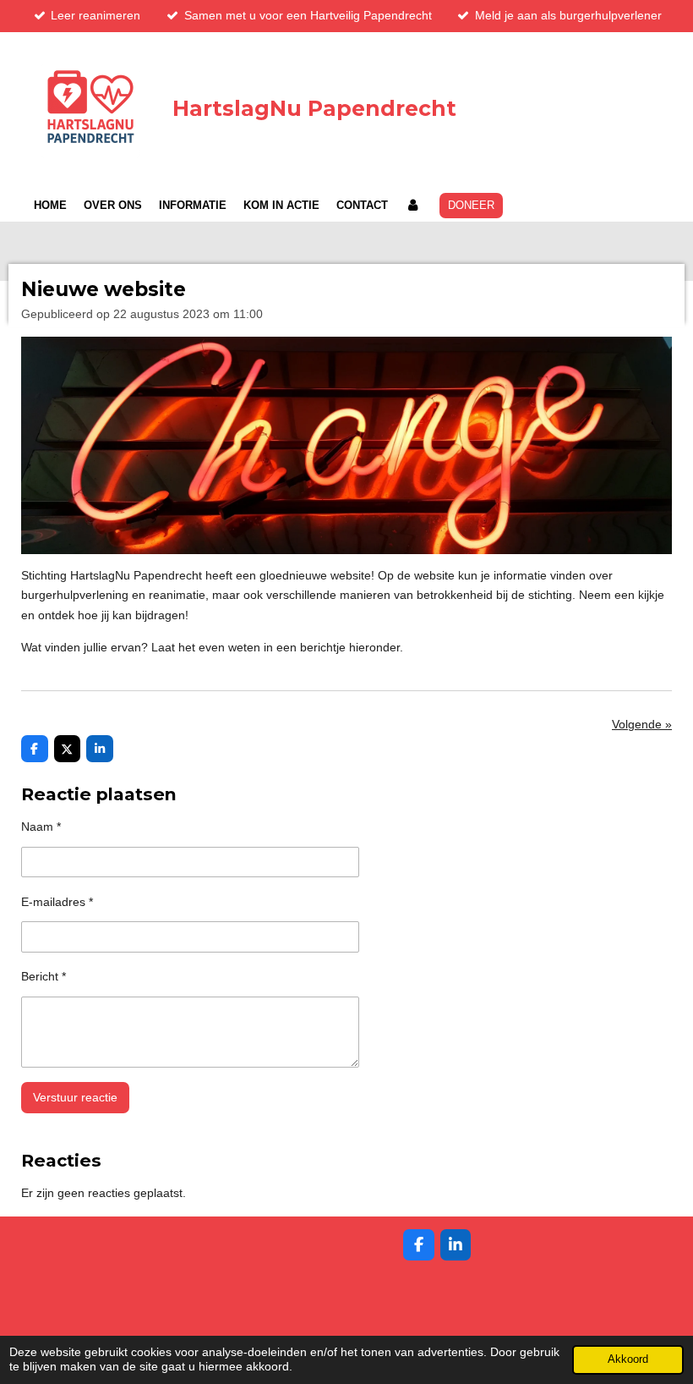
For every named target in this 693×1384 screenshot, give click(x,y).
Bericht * (43, 976)
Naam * (41, 826)
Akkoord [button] (628, 1359)
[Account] (412, 205)
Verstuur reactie (75, 1097)
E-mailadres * (57, 902)
